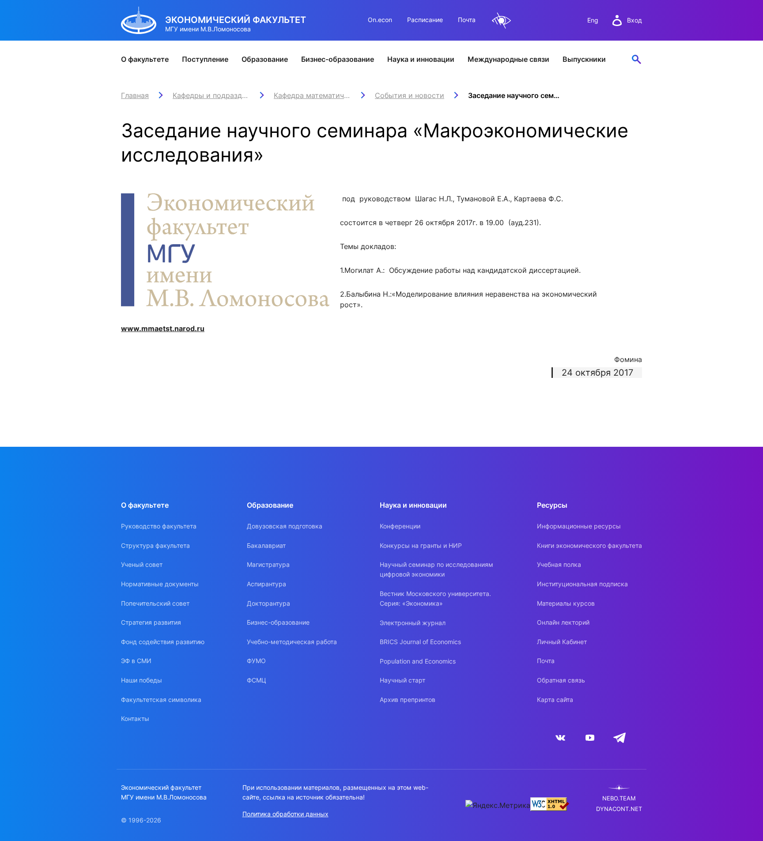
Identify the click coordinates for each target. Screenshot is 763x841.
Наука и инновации (420, 59)
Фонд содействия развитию (162, 641)
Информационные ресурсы (579, 526)
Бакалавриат (266, 545)
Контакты (135, 718)
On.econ (380, 19)
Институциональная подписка (582, 584)
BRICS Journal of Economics (420, 641)
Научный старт (402, 680)
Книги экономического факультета (589, 545)
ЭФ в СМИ (136, 660)
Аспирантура (266, 584)
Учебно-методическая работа (292, 641)
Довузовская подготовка (284, 526)
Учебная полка (559, 564)
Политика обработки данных (285, 814)
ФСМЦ (256, 680)
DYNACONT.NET (619, 809)
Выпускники (584, 59)
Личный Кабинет (562, 641)
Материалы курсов (566, 603)
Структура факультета (155, 545)
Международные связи (508, 59)
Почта (467, 19)
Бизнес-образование (337, 59)
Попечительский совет (155, 603)
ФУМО (256, 660)
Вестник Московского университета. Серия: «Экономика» (435, 598)
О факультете (145, 59)
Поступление (205, 59)
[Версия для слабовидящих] (502, 20)
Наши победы (141, 680)
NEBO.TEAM (619, 798)
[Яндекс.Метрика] (497, 805)
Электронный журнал (413, 622)
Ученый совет (141, 564)
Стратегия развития (151, 622)
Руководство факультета (158, 526)
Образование (265, 59)
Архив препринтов (407, 699)
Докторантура (268, 603)
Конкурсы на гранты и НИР (421, 545)
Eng (592, 20)
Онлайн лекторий (563, 622)
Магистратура (268, 564)
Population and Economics (418, 661)
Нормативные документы (160, 584)
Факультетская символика (161, 699)
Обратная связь (561, 680)
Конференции (400, 526)
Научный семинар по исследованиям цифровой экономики (436, 569)
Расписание (425, 19)
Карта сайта (555, 699)
